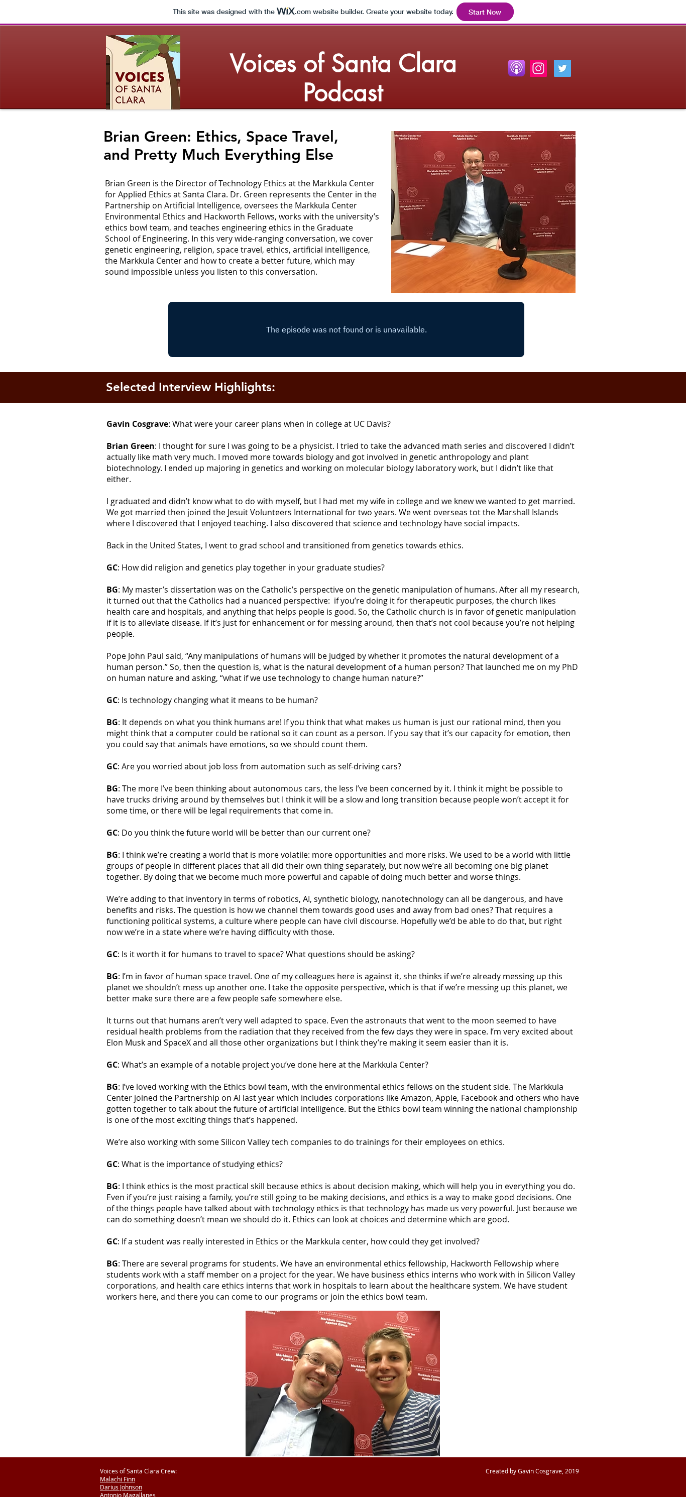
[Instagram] (538, 68)
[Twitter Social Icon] (562, 68)
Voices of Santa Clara (343, 63)
